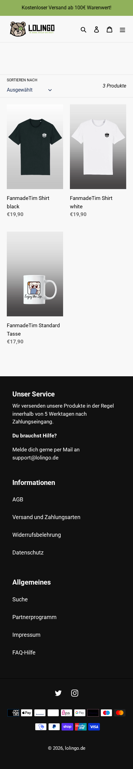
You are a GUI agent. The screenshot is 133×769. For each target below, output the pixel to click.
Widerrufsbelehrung (36, 535)
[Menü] (122, 29)
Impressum (26, 634)
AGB (17, 499)
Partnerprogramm (34, 617)
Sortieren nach (22, 80)
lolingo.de (75, 748)
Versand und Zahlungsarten (46, 517)
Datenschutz (28, 552)
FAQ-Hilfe (24, 652)
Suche (20, 599)
